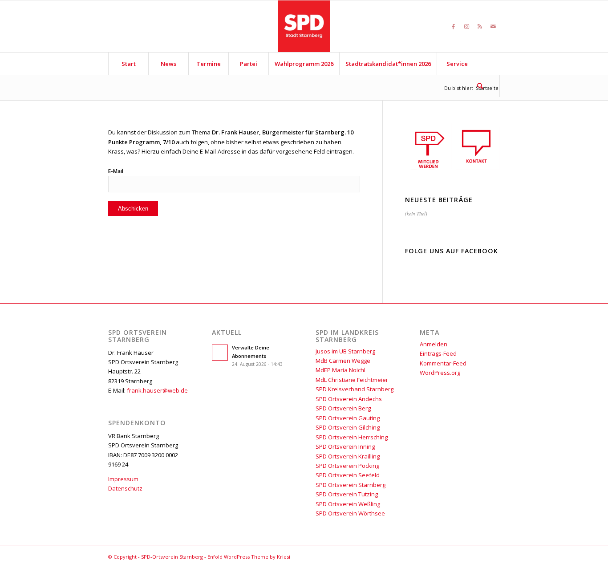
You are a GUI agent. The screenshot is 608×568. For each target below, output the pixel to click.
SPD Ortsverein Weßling (348, 504)
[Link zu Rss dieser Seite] (479, 26)
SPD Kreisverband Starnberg (354, 389)
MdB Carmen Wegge (343, 361)
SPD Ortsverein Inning (345, 446)
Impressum (123, 479)
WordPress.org (440, 373)
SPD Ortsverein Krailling (348, 456)
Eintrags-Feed (438, 353)
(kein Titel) (416, 213)
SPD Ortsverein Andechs (349, 399)
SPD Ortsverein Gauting (348, 418)
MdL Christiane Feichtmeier (352, 380)
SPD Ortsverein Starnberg (350, 485)
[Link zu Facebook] (453, 26)
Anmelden (433, 344)
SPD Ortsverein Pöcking (347, 466)
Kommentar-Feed (443, 363)
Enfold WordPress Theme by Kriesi (248, 556)
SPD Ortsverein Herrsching (352, 437)
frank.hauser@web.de (157, 390)
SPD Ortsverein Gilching (348, 427)
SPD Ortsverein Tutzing (347, 494)
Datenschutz (125, 488)
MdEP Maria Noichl (340, 370)
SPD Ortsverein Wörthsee (350, 513)
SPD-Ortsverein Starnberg (172, 556)
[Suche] (480, 86)
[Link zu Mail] (493, 26)
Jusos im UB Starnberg (345, 351)
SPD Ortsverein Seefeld (348, 475)
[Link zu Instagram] (466, 26)
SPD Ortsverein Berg (343, 408)
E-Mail (115, 171)
